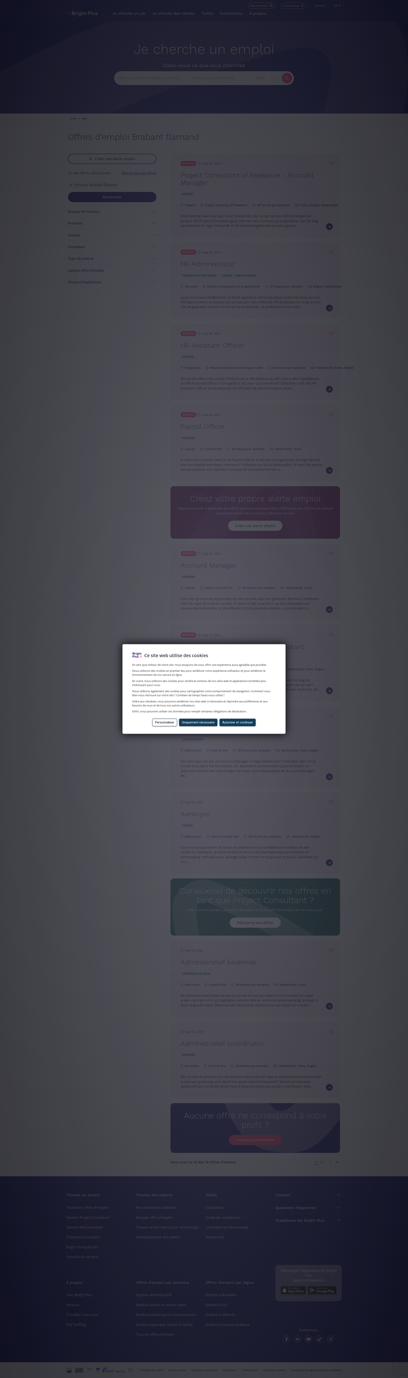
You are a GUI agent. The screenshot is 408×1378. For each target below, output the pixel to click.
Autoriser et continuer (237, 722)
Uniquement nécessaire (198, 722)
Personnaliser (164, 722)
